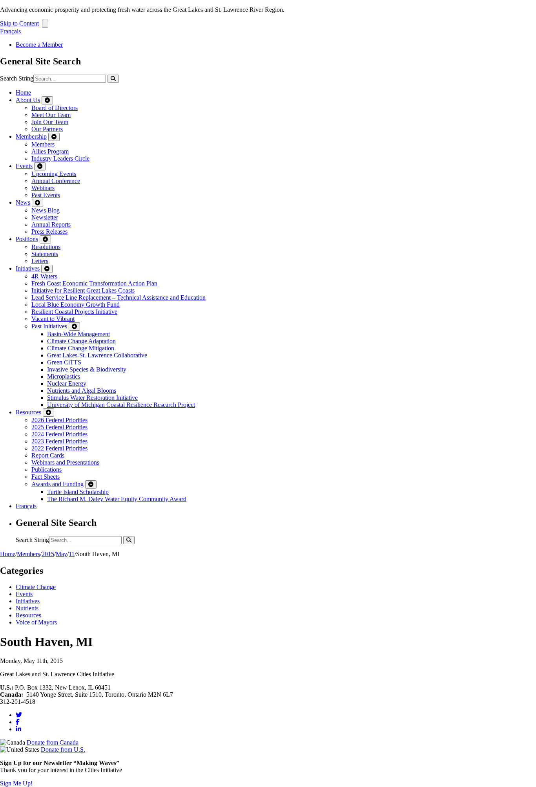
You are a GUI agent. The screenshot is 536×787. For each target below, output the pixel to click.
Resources (28, 412)
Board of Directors (54, 107)
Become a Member (39, 44)
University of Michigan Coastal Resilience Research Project (121, 404)
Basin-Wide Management (78, 334)
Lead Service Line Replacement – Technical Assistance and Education (118, 297)
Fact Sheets (45, 476)
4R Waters (44, 276)
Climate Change (36, 587)
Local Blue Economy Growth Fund (75, 304)
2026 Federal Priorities (59, 420)
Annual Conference (55, 181)
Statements (44, 254)
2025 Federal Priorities (59, 427)
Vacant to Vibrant (53, 318)
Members (43, 144)
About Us (28, 100)
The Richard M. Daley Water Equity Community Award (116, 499)
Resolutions (45, 246)
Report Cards (47, 455)
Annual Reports (51, 224)
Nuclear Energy (66, 383)
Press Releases (49, 231)
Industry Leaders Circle (60, 158)
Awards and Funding (57, 484)
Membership (31, 136)
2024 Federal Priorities (59, 434)
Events (24, 166)
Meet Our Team (51, 115)
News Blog (45, 210)
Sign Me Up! (16, 783)
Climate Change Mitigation (80, 348)
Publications (46, 469)
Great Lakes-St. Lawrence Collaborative (97, 355)
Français (10, 31)
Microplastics (63, 376)
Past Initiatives (49, 326)
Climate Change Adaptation (81, 341)
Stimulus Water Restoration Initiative (92, 397)
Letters (39, 261)
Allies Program (50, 151)
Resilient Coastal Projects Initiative (74, 311)
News (23, 202)
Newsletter (44, 217)
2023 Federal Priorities (59, 441)
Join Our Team (49, 122)
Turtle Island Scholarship (78, 492)
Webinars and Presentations (65, 462)
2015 (48, 554)
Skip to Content (19, 23)
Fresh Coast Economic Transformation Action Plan (94, 283)
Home (23, 92)
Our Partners (47, 129)
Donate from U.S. (63, 749)
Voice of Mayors (36, 622)
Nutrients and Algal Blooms (81, 390)
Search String (16, 78)
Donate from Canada (52, 742)
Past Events (45, 195)
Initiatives (28, 268)
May (61, 554)
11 (72, 554)
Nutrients (27, 608)
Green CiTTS (64, 362)
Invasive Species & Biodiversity (86, 369)
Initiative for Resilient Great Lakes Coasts (83, 290)
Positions (27, 239)
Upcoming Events (53, 173)
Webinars (43, 188)
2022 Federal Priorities (59, 448)
